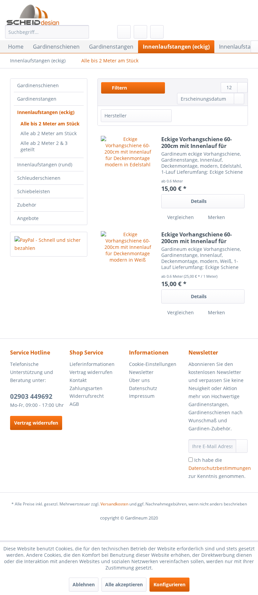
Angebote (28, 218)
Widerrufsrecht (87, 396)
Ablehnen (84, 584)
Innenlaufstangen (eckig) (46, 112)
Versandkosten (114, 504)
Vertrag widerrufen (36, 423)
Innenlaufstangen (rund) (44, 164)
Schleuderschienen (38, 178)
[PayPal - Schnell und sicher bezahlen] (48, 244)
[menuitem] (47, 32)
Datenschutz (143, 388)
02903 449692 (31, 396)
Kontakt (78, 380)
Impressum (142, 396)
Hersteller (115, 115)
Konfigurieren (169, 584)
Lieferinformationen (92, 364)
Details (199, 201)
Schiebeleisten (33, 191)
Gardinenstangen (36, 99)
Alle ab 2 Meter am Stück (48, 133)
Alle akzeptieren (124, 584)
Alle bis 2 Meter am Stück (50, 123)
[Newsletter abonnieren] (242, 446)
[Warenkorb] (157, 32)
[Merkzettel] (124, 32)
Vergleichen (180, 217)
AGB (74, 404)
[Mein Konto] (140, 32)
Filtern (119, 88)
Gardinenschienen (38, 85)
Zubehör (26, 205)
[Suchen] (83, 32)
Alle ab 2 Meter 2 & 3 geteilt (44, 146)
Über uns (139, 380)
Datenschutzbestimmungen (219, 468)
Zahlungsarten (86, 388)
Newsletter (141, 372)
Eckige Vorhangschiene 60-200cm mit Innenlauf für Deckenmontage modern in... (200, 142)
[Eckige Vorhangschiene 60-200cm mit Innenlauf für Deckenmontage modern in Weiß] (128, 274)
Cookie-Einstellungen (152, 364)
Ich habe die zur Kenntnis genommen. (219, 468)
